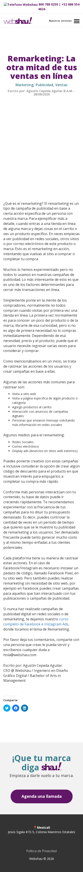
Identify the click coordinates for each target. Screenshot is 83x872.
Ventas (61, 84)
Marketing (24, 84)
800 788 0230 (48, 4)
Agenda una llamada (41, 796)
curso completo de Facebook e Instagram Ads (35, 622)
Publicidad (44, 84)
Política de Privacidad (41, 851)
